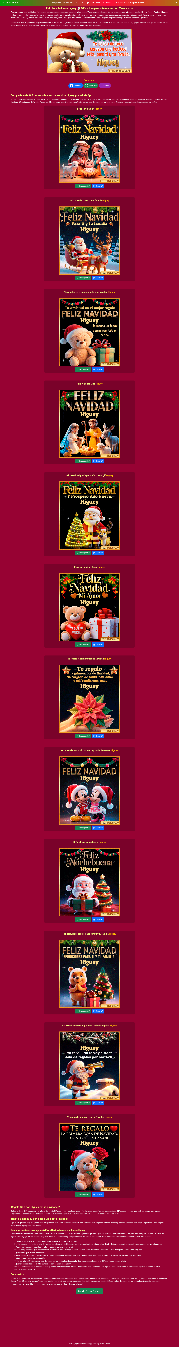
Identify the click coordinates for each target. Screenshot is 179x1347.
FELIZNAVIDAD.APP (10, 3)
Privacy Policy (99, 1344)
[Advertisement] (89, 1324)
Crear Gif (99, 186)
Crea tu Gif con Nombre (89, 1291)
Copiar (106, 85)
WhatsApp (92, 85)
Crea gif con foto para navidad (64, 3)
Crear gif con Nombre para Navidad (96, 3)
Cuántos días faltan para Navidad (130, 3)
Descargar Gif (84, 186)
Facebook (77, 85)
